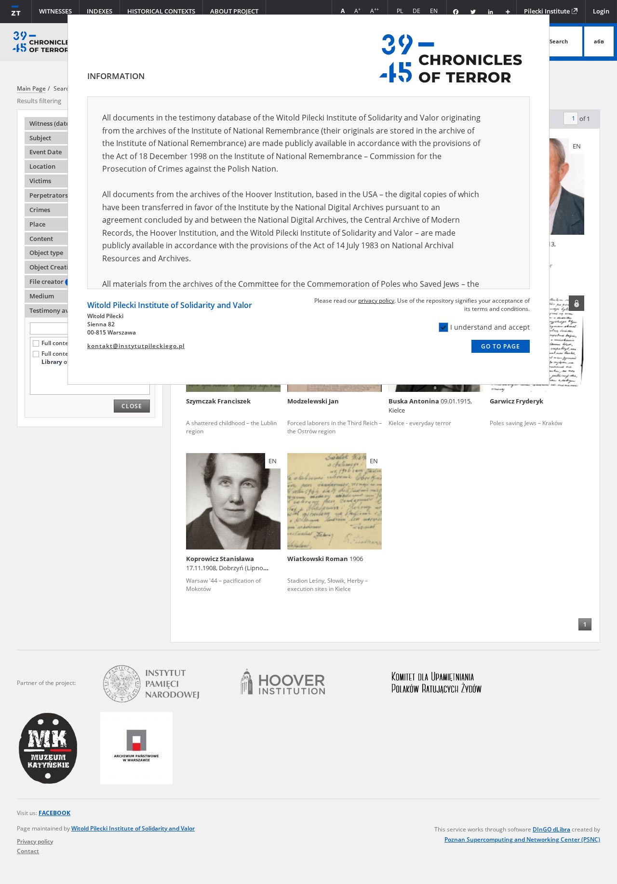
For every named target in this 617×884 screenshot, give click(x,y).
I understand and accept (490, 327)
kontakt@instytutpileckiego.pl (136, 346)
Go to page (500, 346)
